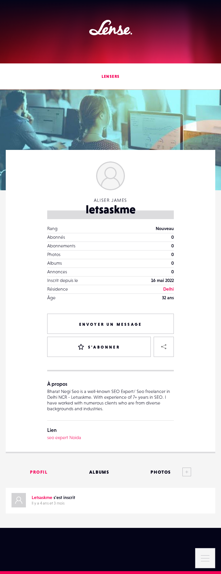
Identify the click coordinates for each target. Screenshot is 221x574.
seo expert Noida (64, 437)
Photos (160, 472)
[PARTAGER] (164, 347)
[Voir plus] (181, 472)
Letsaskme (42, 497)
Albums (99, 472)
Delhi (168, 288)
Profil (39, 472)
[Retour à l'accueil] (110, 27)
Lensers (111, 76)
